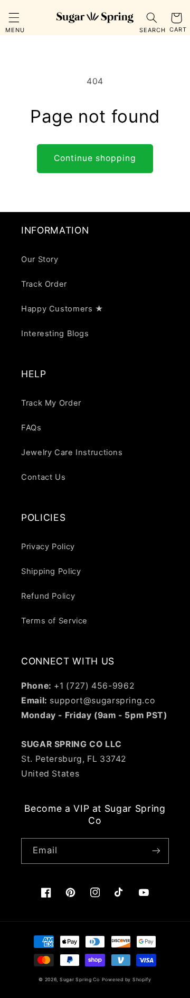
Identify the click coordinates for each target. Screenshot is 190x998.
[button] (14, 18)
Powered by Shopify (126, 979)
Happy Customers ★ (62, 309)
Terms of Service (54, 621)
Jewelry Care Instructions (72, 452)
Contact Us (43, 477)
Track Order (44, 284)
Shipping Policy (51, 571)
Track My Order (51, 403)
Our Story (40, 259)
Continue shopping (95, 158)
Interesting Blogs (55, 333)
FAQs (31, 427)
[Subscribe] (156, 851)
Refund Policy (48, 596)
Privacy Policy (48, 546)
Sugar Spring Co (80, 979)
